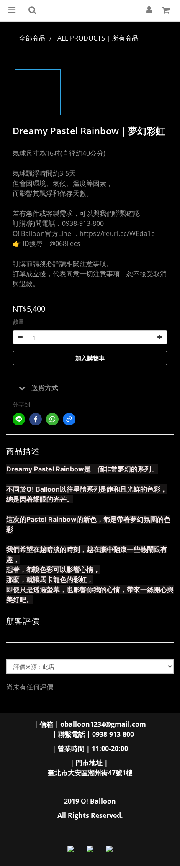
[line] (19, 419)
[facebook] (35, 419)
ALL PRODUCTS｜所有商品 (98, 38)
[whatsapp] (52, 419)
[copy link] (69, 419)
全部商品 (32, 38)
